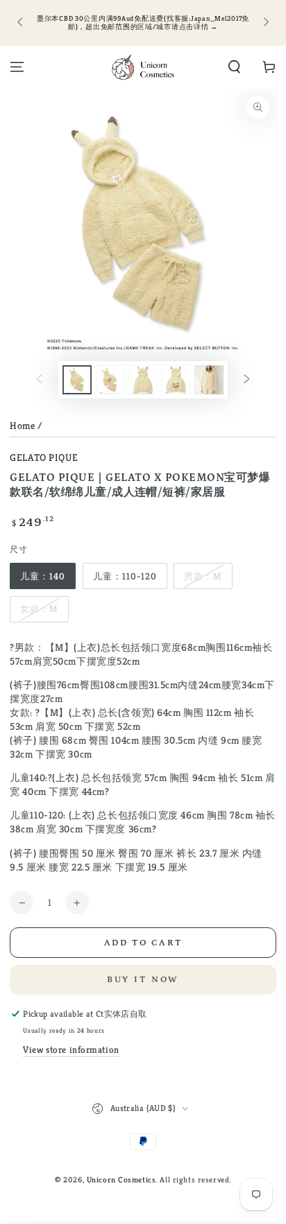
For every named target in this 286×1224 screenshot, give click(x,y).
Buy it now (143, 979)
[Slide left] (21, 22)
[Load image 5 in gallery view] (209, 380)
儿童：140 (42, 576)
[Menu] (17, 67)
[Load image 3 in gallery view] (143, 380)
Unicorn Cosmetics (121, 1179)
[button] (234, 67)
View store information (71, 1050)
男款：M (203, 576)
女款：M (39, 609)
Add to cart (143, 943)
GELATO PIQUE (44, 457)
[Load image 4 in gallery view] (176, 380)
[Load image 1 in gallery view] (77, 380)
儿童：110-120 (125, 576)
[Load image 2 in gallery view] (110, 380)
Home (22, 425)
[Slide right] (264, 22)
